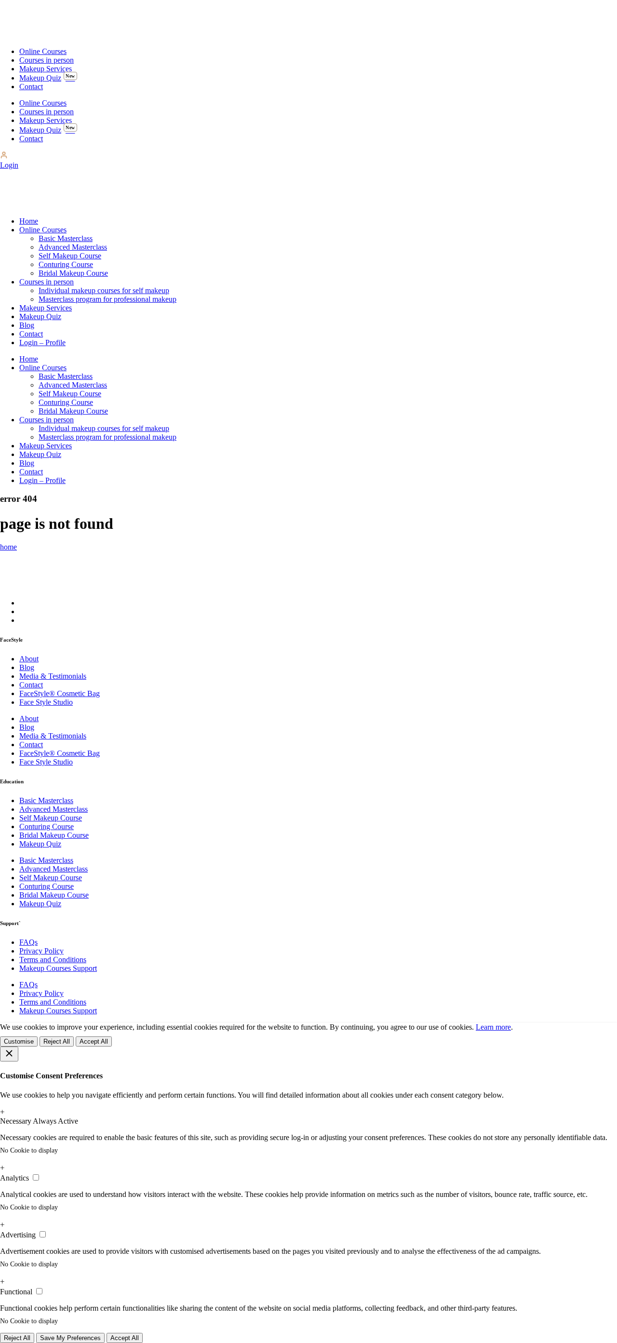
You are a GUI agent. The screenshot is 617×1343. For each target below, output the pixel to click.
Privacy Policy (41, 951)
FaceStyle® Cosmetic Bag (59, 693)
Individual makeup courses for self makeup (104, 290)
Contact (31, 86)
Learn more (493, 1027)
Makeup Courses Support (58, 968)
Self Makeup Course (70, 256)
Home (28, 221)
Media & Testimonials (52, 676)
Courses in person (46, 60)
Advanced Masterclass (73, 247)
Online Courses (43, 51)
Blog (26, 325)
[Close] (9, 1054)
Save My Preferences (70, 1338)
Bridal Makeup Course (73, 273)
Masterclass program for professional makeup (107, 299)
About (29, 659)
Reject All (56, 1041)
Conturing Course (66, 264)
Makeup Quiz (47, 78)
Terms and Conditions (52, 959)
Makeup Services (45, 69)
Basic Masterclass (66, 238)
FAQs (28, 942)
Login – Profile (42, 342)
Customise (19, 1041)
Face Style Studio (46, 702)
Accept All (94, 1041)
